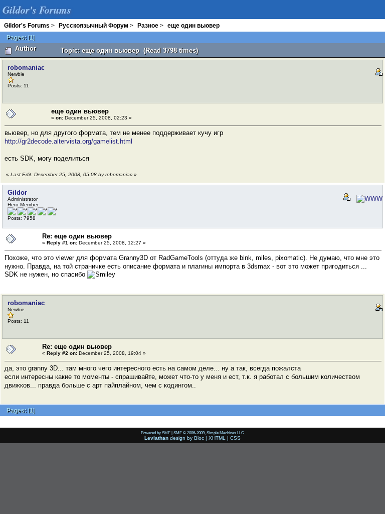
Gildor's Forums (27, 25)
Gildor (17, 192)
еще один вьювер (193, 25)
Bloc (199, 438)
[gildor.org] (367, 198)
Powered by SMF (155, 432)
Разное (147, 25)
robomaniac (26, 67)
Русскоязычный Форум (93, 25)
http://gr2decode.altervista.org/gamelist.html (68, 141)
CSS (235, 438)
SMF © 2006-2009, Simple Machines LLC (208, 432)
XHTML (217, 438)
